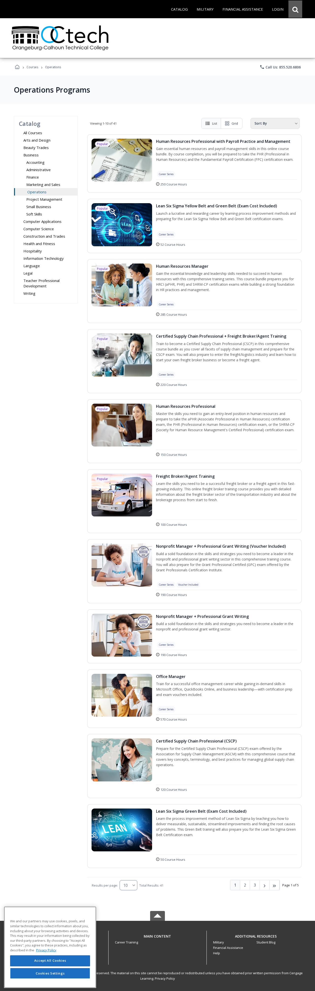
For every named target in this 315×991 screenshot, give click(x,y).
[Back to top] (157, 939)
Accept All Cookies (50, 960)
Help (216, 953)
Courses (32, 67)
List (214, 123)
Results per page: (105, 885)
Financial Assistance (228, 947)
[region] (50, 947)
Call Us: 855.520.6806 (280, 67)
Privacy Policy (165, 978)
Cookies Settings (50, 973)
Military (218, 942)
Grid (235, 123)
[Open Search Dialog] (295, 9)
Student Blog (265, 942)
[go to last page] (275, 885)
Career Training (126, 942)
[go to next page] (265, 885)
